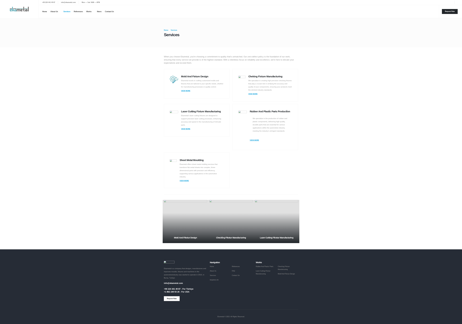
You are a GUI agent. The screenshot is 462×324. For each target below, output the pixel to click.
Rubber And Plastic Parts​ (264, 266)
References (78, 11)
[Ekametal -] (19, 9)
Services (66, 11)
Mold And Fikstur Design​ (286, 274)
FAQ (233, 271)
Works (88, 11)
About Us (54, 11)
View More (185, 91)
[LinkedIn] (458, 2)
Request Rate (450, 11)
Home (44, 11)
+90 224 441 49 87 (48, 2)
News (99, 11)
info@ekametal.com (68, 2)
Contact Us (109, 11)
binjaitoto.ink (214, 280)
